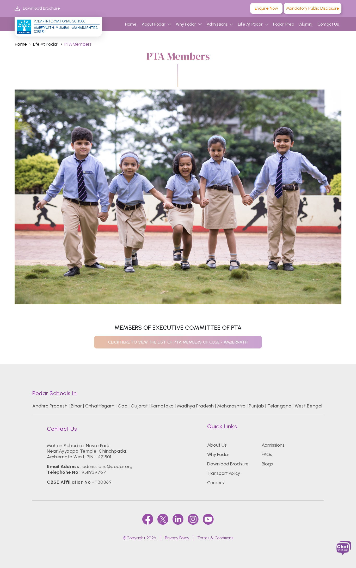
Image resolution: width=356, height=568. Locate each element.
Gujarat (139, 406)
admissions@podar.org (107, 466)
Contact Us (328, 24)
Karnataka (162, 406)
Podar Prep (283, 24)
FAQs (267, 454)
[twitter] (162, 519)
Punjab (256, 406)
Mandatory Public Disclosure (312, 8)
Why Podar (186, 24)
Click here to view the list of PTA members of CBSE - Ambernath (178, 342)
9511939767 (94, 472)
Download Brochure (41, 8)
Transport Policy (223, 473)
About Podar (153, 24)
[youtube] (208, 519)
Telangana (279, 406)
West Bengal (308, 406)
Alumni (305, 24)
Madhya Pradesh (195, 406)
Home (131, 24)
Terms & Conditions (215, 537)
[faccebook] (147, 519)
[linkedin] (178, 519)
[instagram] (193, 519)
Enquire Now (266, 8)
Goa (122, 406)
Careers (215, 483)
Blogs (267, 464)
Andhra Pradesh (49, 406)
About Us (217, 445)
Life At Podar (250, 24)
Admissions (217, 24)
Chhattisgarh (100, 406)
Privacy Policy (177, 537)
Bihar (76, 406)
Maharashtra (231, 406)
